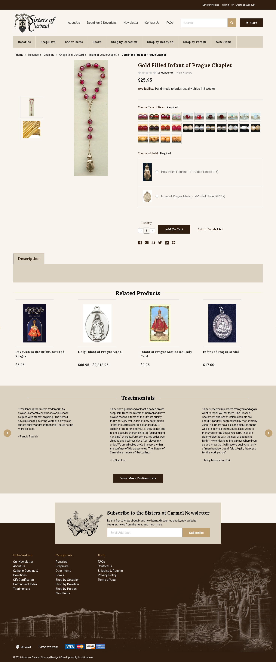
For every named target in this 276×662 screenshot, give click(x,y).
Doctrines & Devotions (102, 22)
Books (97, 42)
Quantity (147, 223)
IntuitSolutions (85, 657)
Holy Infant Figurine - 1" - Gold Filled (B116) (189, 172)
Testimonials (21, 589)
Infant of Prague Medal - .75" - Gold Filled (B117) (193, 196)
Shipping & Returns (110, 570)
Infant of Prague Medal (221, 352)
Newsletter (131, 22)
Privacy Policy (107, 575)
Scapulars (48, 42)
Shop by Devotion (160, 42)
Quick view (34, 319)
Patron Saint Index (25, 584)
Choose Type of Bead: (158, 107)
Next (268, 433)
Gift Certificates (211, 4)
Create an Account (245, 4)
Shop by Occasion (124, 42)
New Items (224, 42)
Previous (7, 433)
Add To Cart (34, 327)
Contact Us (152, 22)
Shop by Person (194, 42)
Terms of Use (107, 580)
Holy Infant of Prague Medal (100, 352)
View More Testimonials (138, 478)
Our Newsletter (23, 561)
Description (29, 258)
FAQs (169, 22)
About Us (74, 22)
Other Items (74, 42)
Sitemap (45, 657)
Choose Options (97, 327)
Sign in (225, 4)
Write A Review (184, 73)
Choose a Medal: (154, 153)
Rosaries (24, 42)
